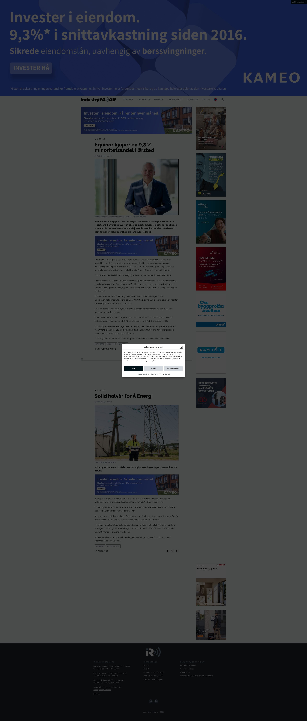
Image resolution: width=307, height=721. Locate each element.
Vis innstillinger (173, 368)
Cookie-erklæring (143, 374)
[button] (181, 347)
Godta (133, 368)
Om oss (167, 374)
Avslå (153, 368)
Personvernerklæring (157, 374)
